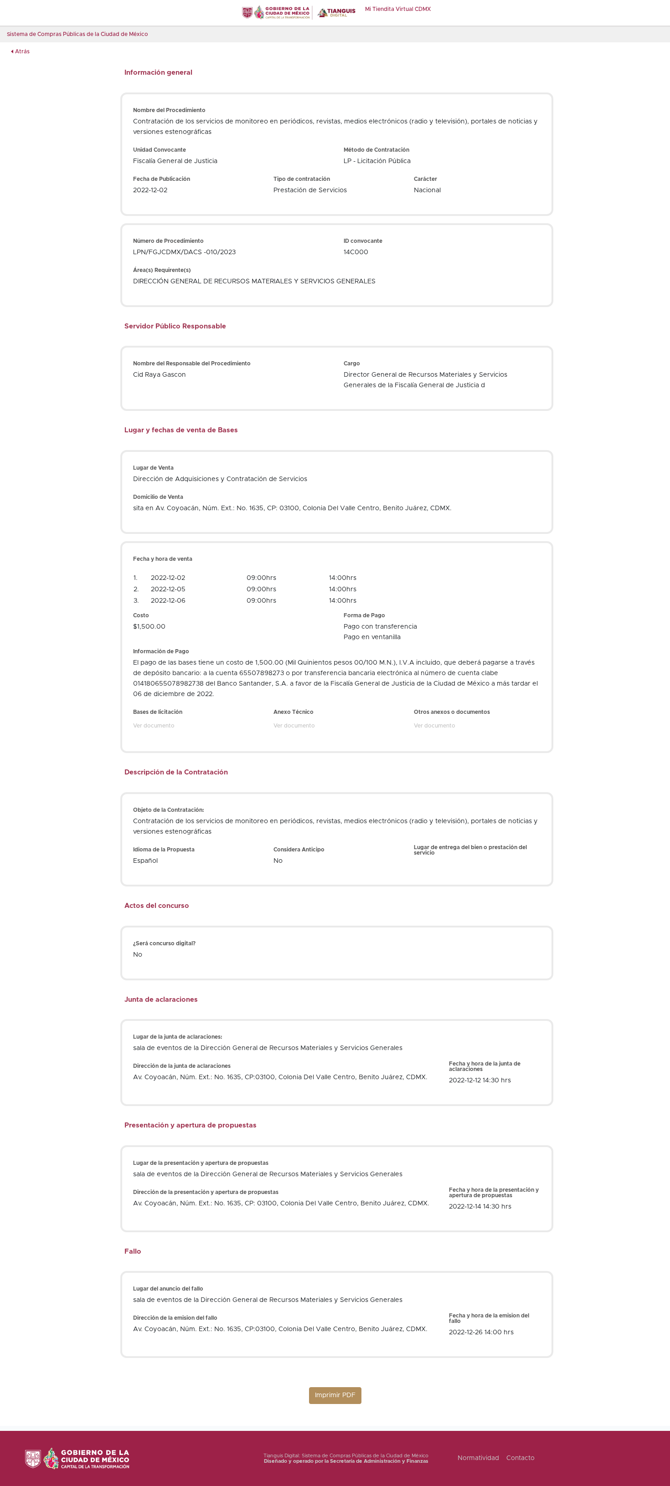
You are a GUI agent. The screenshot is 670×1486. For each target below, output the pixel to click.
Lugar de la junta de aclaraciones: (177, 1037)
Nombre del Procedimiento (169, 110)
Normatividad (478, 1458)
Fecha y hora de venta (162, 559)
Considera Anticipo (299, 849)
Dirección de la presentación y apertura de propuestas (205, 1192)
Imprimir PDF (335, 1395)
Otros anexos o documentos (452, 712)
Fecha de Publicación (161, 179)
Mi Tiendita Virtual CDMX (398, 9)
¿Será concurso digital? (164, 943)
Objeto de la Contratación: (168, 810)
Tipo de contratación (301, 179)
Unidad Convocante (159, 150)
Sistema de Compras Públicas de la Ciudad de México (77, 34)
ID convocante (363, 241)
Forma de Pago (364, 615)
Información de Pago (161, 651)
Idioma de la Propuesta (164, 849)
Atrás (22, 51)
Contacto (520, 1458)
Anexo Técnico (293, 712)
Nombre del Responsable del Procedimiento (192, 363)
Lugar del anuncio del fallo (168, 1288)
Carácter (425, 179)
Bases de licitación (157, 712)
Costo (141, 615)
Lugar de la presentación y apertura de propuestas (200, 1163)
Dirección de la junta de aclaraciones (182, 1066)
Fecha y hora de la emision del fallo (489, 1318)
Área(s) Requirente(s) (162, 270)
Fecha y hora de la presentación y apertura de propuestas (494, 1192)
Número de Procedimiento (168, 241)
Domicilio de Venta (158, 497)
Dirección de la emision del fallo (175, 1318)
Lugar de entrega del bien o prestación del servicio (470, 850)
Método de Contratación (376, 150)
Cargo (352, 363)
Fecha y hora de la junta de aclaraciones (485, 1066)
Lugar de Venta (153, 468)
